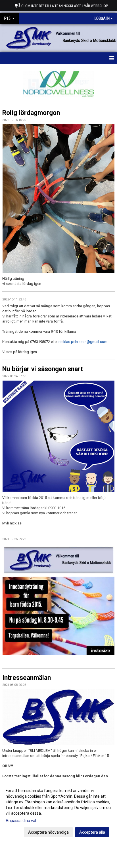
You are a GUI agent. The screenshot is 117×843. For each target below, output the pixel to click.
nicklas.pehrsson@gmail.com (82, 342)
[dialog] (58, 811)
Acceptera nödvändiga (48, 832)
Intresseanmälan (26, 678)
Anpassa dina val (21, 820)
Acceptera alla (92, 832)
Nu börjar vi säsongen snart (42, 369)
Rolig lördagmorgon (31, 113)
